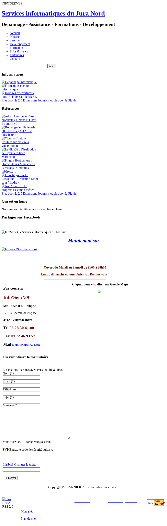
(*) (12, 373)
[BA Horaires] (20, 96)
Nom (6, 373)
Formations (17, 47)
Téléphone (9, 389)
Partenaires (17, 55)
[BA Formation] (20, 89)
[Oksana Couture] (20, 145)
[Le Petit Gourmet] (20, 182)
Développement (20, 44)
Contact (15, 58)
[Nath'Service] (20, 190)
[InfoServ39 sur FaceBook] (83, 249)
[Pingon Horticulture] (20, 171)
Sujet (6, 397)
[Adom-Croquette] (20, 123)
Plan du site (28, 518)
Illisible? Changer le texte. (19, 464)
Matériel (15, 36)
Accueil (15, 33)
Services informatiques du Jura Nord (53, 13)
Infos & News (19, 51)
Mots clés (27, 511)
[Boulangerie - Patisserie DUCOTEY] (20, 134)
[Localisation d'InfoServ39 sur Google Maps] (99, 292)
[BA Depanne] (19, 82)
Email (6, 381)
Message (8, 405)
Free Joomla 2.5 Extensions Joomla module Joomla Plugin (39, 100)
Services (15, 40)
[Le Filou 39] (20, 156)
